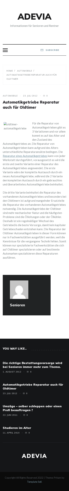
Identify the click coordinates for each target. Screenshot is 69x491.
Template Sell (34, 481)
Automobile (10, 95)
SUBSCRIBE (52, 50)
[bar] (5, 50)
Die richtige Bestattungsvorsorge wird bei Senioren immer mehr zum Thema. (32, 365)
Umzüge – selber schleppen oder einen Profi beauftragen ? (32, 408)
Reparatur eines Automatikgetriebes (25, 156)
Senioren (17, 305)
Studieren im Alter (17, 428)
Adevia (34, 16)
